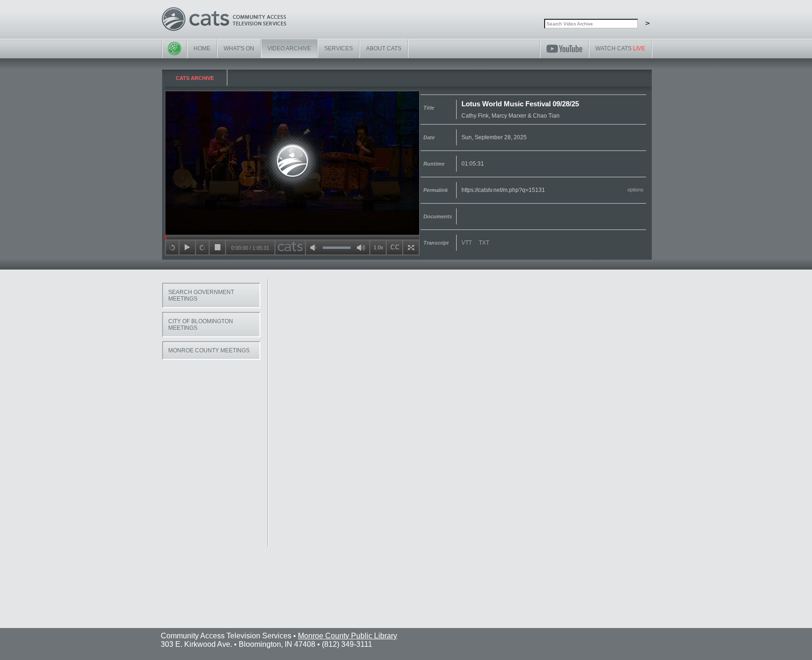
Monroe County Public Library (347, 636)
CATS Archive (195, 78)
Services (338, 48)
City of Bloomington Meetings (200, 324)
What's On (239, 48)
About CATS (383, 48)
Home (202, 48)
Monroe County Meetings (209, 350)
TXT (484, 242)
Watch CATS (620, 48)
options (635, 189)
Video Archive (289, 48)
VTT (466, 242)
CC (395, 247)
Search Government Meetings (201, 295)
